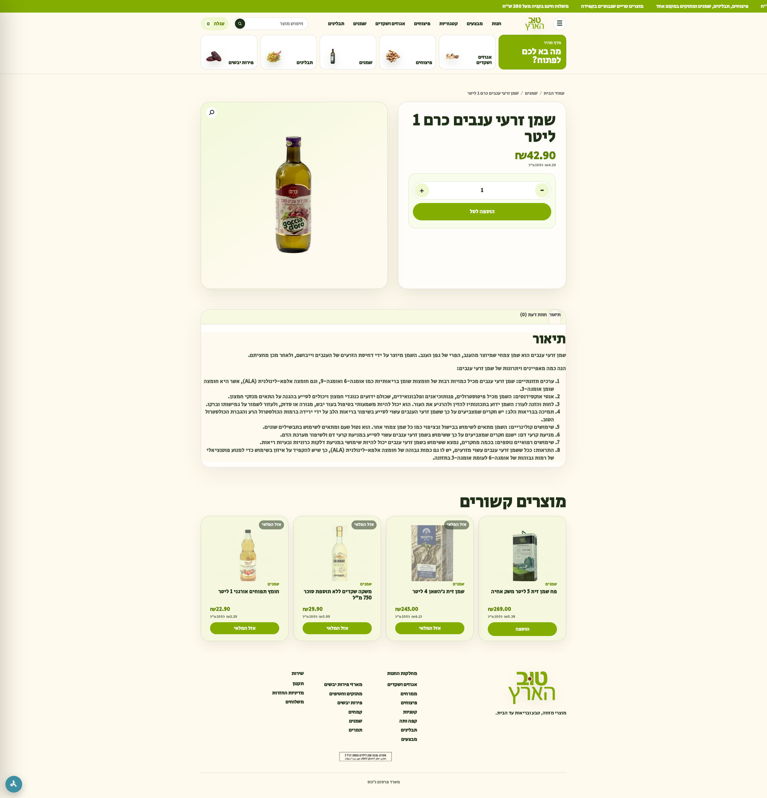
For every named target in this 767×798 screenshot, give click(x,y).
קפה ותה (408, 721)
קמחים (355, 712)
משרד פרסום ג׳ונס (383, 782)
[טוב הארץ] (534, 24)
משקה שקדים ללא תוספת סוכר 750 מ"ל (338, 595)
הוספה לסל (482, 212)
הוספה (522, 629)
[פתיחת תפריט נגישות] (13, 784)
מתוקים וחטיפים (345, 693)
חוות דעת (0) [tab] (533, 314)
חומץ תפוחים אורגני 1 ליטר (248, 592)
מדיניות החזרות (288, 692)
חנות (496, 23)
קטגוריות (448, 23)
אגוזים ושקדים (390, 23)
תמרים (355, 730)
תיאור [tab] (555, 314)
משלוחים (295, 701)
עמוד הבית (554, 93)
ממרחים (409, 693)
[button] (211, 112)
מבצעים (475, 23)
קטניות (410, 712)
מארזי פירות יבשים (343, 684)
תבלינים (336, 23)
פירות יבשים (349, 702)
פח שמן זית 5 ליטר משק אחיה (524, 592)
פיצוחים (422, 23)
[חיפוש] (240, 24)
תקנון (298, 683)
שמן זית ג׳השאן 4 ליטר (438, 592)
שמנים (359, 23)
